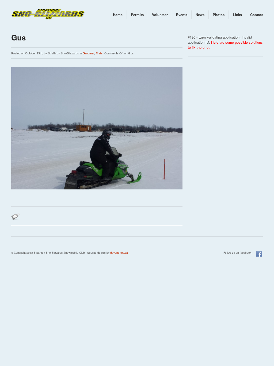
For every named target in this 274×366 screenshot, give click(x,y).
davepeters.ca (119, 253)
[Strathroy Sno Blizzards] (48, 14)
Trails (99, 53)
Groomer (88, 53)
